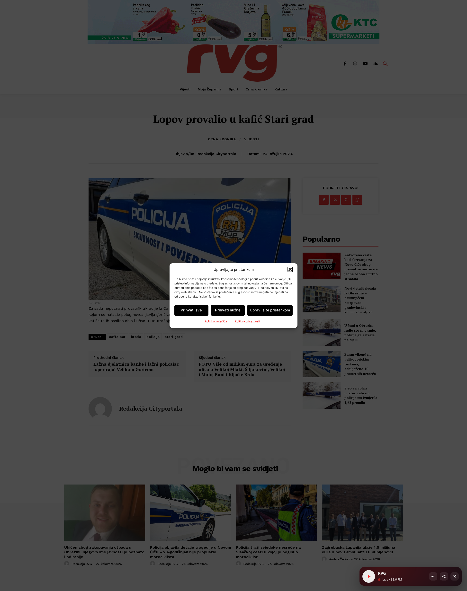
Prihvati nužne (228, 310)
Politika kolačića (216, 321)
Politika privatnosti (247, 321)
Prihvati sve (191, 310)
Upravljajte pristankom (270, 310)
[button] (290, 269)
